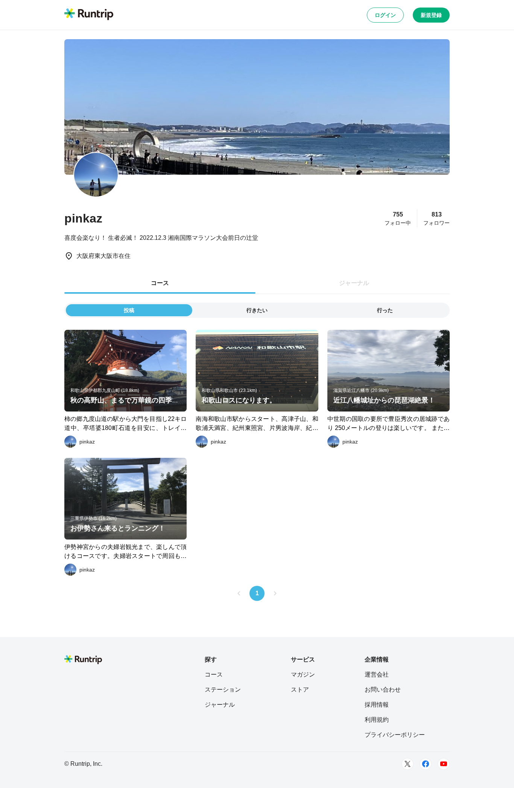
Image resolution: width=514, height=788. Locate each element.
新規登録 (431, 15)
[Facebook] (426, 764)
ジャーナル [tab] (354, 283)
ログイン (385, 15)
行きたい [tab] (257, 310)
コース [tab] (160, 283)
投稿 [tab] (129, 310)
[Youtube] (444, 764)
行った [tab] (385, 310)
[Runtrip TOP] (88, 14)
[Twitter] (407, 764)
